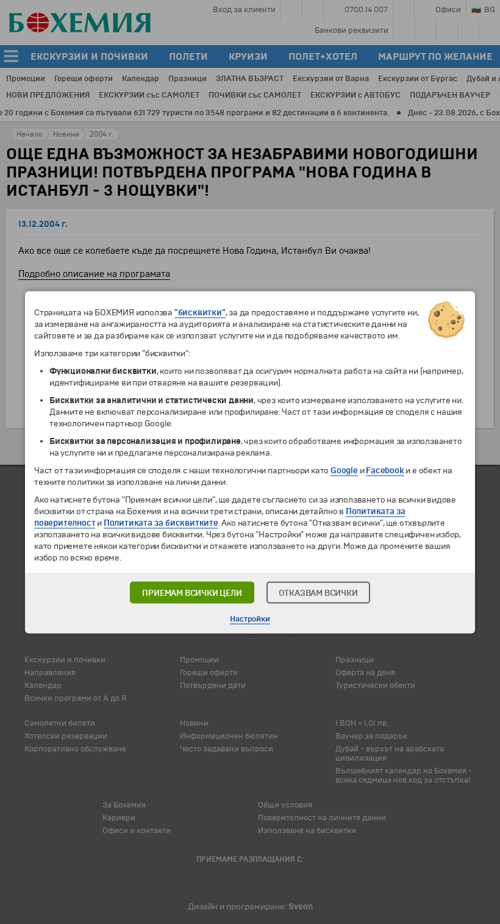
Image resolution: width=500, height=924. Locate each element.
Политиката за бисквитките (161, 522)
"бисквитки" (200, 312)
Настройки (250, 618)
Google (344, 470)
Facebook (385, 470)
